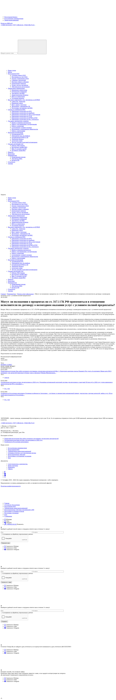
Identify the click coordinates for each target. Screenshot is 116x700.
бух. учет (7, 388)
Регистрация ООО (13, 73)
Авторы (10, 163)
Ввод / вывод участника (19, 104)
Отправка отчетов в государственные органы (22, 453)
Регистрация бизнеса (10, 17)
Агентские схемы (17, 140)
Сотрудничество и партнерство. (18, 464)
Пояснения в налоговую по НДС (22, 111)
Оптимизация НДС (18, 134)
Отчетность (11, 162)
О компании (8, 516)
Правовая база (12, 155)
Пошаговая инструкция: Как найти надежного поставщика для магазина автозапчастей (28, 371)
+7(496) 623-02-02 (6, 25)
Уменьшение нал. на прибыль (21, 136)
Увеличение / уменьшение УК (21, 106)
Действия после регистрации (21, 87)
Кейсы (10, 72)
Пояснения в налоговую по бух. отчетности (25, 119)
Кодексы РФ (15, 160)
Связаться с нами (6, 582)
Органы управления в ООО (20, 78)
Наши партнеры (13, 465)
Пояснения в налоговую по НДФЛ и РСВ (24, 118)
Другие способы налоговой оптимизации (24, 142)
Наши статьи (12, 70)
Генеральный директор (19, 83)
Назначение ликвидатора (19, 90)
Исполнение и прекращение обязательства (25, 129)
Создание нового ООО (19, 75)
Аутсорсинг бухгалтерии (12, 505)
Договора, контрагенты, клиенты (18, 121)
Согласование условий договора (22, 127)
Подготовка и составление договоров (19, 456)
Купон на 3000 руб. (7, 23)
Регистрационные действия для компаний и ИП (19, 510)
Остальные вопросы (18, 98)
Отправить (4, 621)
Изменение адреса (17, 103)
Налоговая (11, 154)
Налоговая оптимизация (15, 132)
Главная (6, 503)
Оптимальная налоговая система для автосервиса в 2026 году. (20, 382)
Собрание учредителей (19, 80)
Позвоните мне (5, 543)
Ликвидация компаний (11, 20)
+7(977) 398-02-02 (17, 25)
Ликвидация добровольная (16, 88)
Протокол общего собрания (20, 82)
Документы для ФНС (18, 93)
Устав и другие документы (20, 85)
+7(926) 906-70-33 (29, 25)
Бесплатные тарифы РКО (19, 147)
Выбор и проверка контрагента (21, 122)
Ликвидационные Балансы (20, 95)
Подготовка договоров (11, 513)
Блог (9, 458)
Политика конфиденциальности (11, 486)
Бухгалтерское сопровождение (13, 18)
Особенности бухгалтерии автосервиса (13, 393)
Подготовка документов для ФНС (22, 108)
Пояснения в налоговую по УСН (22, 116)
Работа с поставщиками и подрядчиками (24, 124)
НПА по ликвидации (18, 96)
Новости (10, 152)
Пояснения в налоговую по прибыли (23, 113)
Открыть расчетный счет (15, 144)
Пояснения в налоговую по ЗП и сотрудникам (26, 114)
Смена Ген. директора (18, 101)
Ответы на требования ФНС (17, 109)
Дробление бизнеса (18, 139)
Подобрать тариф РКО (19, 150)
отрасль (6, 377)
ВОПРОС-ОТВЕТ (6, 364)
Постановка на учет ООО (19, 77)
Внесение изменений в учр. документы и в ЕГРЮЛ (24, 100)
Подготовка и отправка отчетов (14, 511)
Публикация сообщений (19, 91)
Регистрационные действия (16, 454)
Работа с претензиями (18, 131)
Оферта (10, 469)
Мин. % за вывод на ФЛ (19, 149)
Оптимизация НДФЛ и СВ (20, 137)
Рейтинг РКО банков (18, 145)
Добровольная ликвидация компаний (19, 451)
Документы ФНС (17, 158)
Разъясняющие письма (18, 157)
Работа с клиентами (18, 126)
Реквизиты (11, 467)
